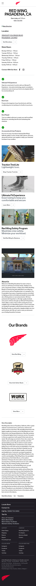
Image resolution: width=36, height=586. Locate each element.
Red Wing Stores (7, 496)
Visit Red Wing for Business (11, 238)
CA (15, 496)
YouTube (4, 553)
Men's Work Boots (7, 520)
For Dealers (22, 533)
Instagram (4, 546)
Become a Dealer (23, 535)
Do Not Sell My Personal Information (11, 565)
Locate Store (6, 504)
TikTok (3, 550)
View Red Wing (16, 354)
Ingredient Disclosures (8, 566)
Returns (4, 535)
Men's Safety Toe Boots (9, 522)
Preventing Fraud (6, 539)
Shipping (4, 533)
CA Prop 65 (24, 563)
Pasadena (21, 496)
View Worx (16, 411)
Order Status (5, 530)
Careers (21, 537)
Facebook (4, 548)
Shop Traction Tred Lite (10, 172)
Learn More (6, 205)
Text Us (4, 514)
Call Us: (10, 511)
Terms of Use (23, 561)
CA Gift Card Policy (7, 563)
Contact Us (5, 508)
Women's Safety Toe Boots (10, 524)
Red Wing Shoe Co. (24, 530)
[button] (4, 263)
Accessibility (15, 561)
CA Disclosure (17, 563)
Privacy (9, 561)
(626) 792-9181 (18, 20)
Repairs (4, 537)
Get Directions (7, 42)
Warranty (4, 561)
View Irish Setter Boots (16, 383)
